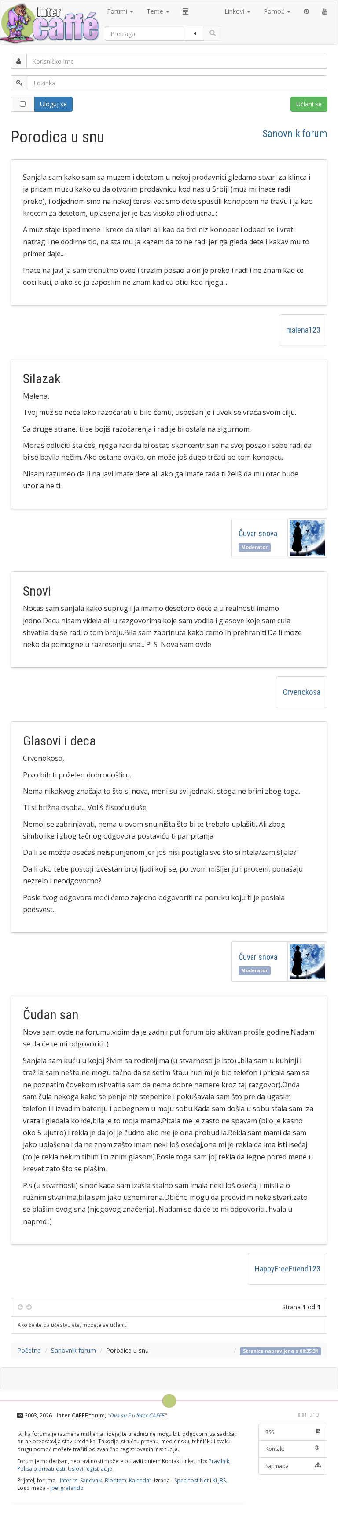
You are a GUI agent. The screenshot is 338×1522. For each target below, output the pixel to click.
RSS (269, 1432)
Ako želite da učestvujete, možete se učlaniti (73, 1324)
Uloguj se (53, 104)
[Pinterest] (306, 11)
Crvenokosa (301, 692)
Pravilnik (219, 1461)
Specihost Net (191, 1480)
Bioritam (115, 1480)
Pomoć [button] (275, 11)
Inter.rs (68, 1480)
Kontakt (274, 1449)
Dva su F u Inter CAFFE (137, 1415)
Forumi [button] (118, 11)
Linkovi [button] (235, 11)
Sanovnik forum (294, 133)
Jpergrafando (67, 1488)
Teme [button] (156, 11)
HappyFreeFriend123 (287, 1268)
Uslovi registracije (90, 1468)
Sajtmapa (277, 1466)
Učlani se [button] (309, 104)
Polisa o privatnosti (41, 1468)
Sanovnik (91, 1480)
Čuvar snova (260, 533)
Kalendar (140, 1480)
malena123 (303, 329)
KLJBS (219, 1480)
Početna (29, 1350)
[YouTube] (325, 11)
